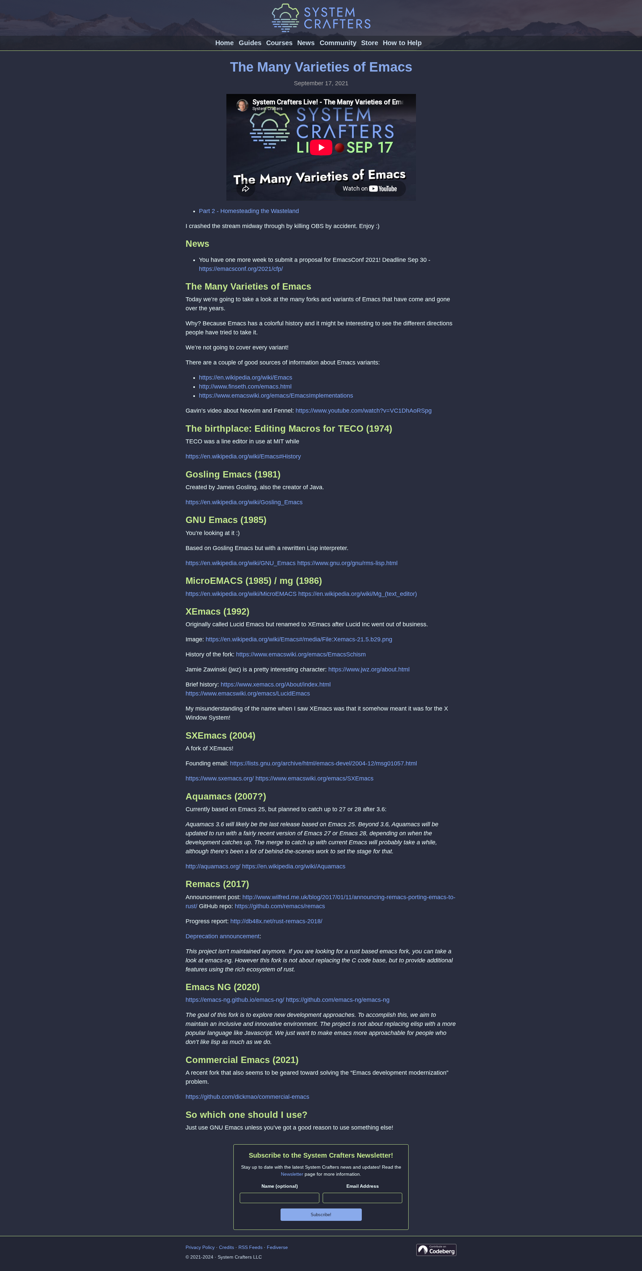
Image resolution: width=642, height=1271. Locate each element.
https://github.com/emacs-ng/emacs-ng (338, 999)
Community (338, 42)
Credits (226, 1247)
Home (224, 42)
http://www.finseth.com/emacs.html (245, 386)
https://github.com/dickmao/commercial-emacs (247, 1096)
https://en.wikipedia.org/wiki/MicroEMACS (241, 594)
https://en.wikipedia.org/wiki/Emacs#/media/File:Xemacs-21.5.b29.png (299, 639)
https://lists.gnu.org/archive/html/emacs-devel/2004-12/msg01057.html (323, 763)
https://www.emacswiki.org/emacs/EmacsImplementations (276, 395)
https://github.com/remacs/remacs (280, 906)
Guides (250, 42)
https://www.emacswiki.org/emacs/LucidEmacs (248, 693)
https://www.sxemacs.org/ (220, 778)
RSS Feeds (250, 1247)
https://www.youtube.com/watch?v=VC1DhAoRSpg (364, 410)
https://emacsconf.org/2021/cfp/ (241, 269)
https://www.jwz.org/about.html (369, 669)
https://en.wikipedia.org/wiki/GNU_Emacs (241, 563)
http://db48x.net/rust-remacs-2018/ (276, 921)
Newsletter (292, 1174)
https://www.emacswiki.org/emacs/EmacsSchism (301, 654)
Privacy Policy (200, 1247)
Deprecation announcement (222, 936)
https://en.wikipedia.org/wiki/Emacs (245, 377)
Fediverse (277, 1247)
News (306, 42)
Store (369, 42)
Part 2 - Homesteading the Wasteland (249, 211)
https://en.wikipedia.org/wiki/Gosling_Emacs (244, 502)
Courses (279, 42)
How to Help (402, 42)
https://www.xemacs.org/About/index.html (276, 684)
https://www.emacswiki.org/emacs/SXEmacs (314, 778)
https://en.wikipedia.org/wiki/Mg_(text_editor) (357, 594)
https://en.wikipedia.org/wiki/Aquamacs (293, 866)
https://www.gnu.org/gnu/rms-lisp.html (347, 563)
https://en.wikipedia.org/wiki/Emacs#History (243, 456)
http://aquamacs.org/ (213, 866)
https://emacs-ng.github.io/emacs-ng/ (235, 999)
